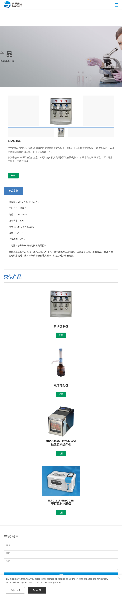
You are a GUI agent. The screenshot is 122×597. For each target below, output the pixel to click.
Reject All (15, 590)
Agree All (37, 590)
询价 (13, 175)
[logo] (12, 5)
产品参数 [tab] (13, 190)
